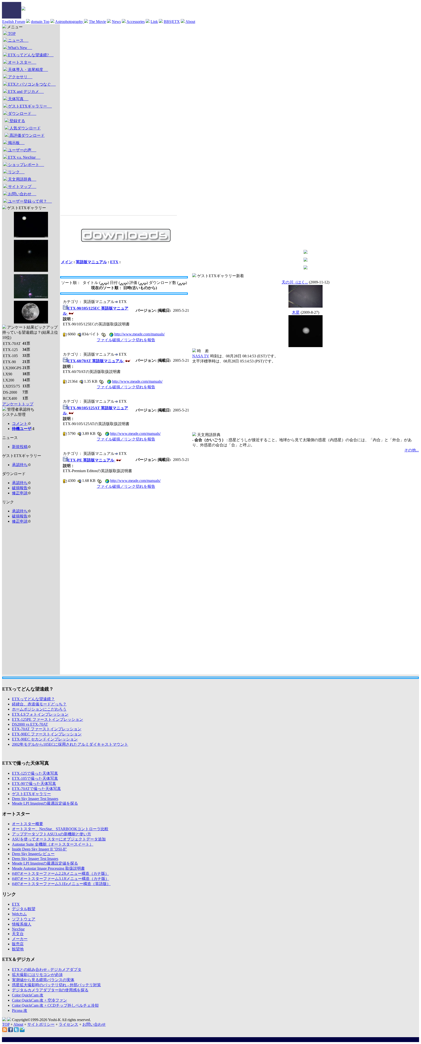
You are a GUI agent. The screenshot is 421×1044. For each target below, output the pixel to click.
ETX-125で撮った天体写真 (35, 773)
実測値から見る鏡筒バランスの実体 (43, 980)
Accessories (135, 22)
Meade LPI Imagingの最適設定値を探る (45, 803)
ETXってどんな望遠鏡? (30, 55)
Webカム (19, 914)
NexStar (18, 929)
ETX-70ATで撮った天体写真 (36, 789)
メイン (67, 262)
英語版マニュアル (91, 262)
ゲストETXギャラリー (29, 106)
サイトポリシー (41, 1024)
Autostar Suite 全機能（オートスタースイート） (52, 844)
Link (154, 22)
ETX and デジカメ (25, 91)
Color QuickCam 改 (27, 995)
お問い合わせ (21, 194)
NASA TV (200, 356)
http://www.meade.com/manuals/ (139, 334)
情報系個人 (21, 924)
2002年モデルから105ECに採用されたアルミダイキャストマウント (70, 744)
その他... (411, 450)
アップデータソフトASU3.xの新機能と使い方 (51, 834)
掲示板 (16, 143)
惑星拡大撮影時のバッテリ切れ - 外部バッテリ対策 (56, 985)
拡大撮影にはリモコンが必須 (37, 975)
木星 (296, 312)
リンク (16, 172)
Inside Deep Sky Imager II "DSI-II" (39, 849)
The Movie (97, 22)
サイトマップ (21, 187)
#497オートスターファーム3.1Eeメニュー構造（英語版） (61, 884)
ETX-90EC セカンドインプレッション (45, 739)
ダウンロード (21, 113)
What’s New (19, 48)
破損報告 (20, 488)
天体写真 (18, 99)
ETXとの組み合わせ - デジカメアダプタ (46, 969)
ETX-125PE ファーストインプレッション (47, 719)
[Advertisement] (21, 601)
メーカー (20, 939)
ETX (114, 262)
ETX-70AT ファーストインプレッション (46, 729)
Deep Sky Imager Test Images (35, 799)
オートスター (21, 62)
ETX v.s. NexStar (23, 157)
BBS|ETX (172, 22)
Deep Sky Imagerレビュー (33, 854)
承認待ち (20, 465)
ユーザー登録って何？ (29, 201)
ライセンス (68, 1024)
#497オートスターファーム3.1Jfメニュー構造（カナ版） (60, 879)
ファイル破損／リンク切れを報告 (126, 340)
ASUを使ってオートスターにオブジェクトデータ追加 (59, 839)
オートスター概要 (27, 824)
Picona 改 (19, 1010)
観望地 (18, 949)
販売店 (18, 944)
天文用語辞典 (21, 179)
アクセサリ (19, 77)
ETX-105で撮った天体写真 (35, 778)
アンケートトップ (17, 404)
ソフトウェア (23, 919)
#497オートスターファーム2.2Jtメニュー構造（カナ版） (60, 873)
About (190, 22)
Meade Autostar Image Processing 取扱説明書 (48, 868)
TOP (11, 33)
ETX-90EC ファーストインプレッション (47, 734)
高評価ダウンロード (27, 135)
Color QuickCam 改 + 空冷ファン (39, 1000)
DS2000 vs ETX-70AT (30, 724)
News (116, 22)
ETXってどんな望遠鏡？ (33, 699)
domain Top (40, 22)
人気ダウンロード (25, 128)
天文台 (18, 934)
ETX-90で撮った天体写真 (34, 783)
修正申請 (20, 493)
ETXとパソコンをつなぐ (31, 84)
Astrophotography (69, 22)
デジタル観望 (23, 909)
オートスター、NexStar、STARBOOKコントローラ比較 (60, 829)
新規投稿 (20, 447)
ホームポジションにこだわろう (39, 709)
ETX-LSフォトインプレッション (40, 714)
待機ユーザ (21, 429)
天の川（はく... (295, 282)
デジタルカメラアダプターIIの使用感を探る (50, 990)
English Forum (13, 22)
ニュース (18, 40)
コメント (20, 423)
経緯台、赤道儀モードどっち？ (39, 704)
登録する (17, 121)
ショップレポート (25, 165)
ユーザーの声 (21, 150)
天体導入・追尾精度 (27, 70)
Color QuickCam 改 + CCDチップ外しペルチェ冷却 (55, 1005)
